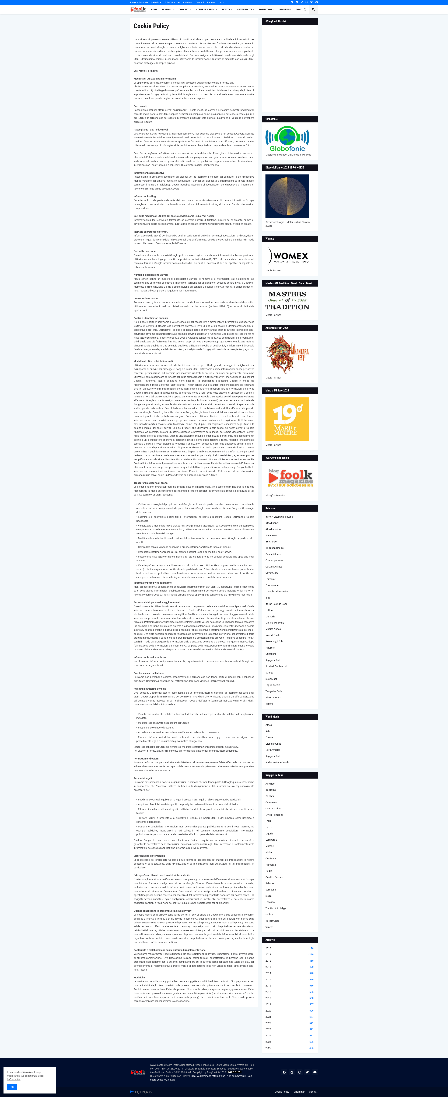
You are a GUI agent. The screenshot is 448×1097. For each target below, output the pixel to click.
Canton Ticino (273, 808)
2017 (289, 992)
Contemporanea (274, 560)
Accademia (271, 535)
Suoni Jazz (271, 679)
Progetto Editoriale (139, 2)
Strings (269, 672)
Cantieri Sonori (273, 554)
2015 (289, 979)
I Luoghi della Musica (276, 591)
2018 (289, 998)
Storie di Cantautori (275, 666)
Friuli (268, 821)
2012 (289, 960)
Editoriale (270, 579)
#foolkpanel (271, 523)
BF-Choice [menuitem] (285, 9)
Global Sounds (273, 743)
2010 (289, 948)
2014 (289, 973)
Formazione (271, 585)
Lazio (268, 827)
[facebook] (292, 2)
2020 (289, 1010)
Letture (269, 610)
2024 (289, 1035)
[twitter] (311, 2)
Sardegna (270, 889)
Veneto (269, 927)
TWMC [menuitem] (299, 9)
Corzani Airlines (273, 566)
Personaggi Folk (274, 641)
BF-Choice (270, 541)
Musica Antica (273, 629)
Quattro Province (274, 877)
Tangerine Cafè (273, 691)
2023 (289, 1029)
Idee (267, 597)
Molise (268, 852)
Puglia (268, 870)
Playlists (270, 647)
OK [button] (12, 1087)
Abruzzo (270, 783)
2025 (289, 1041)
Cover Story (271, 572)
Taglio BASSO (272, 685)
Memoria (270, 616)
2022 (289, 1023)
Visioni (269, 703)
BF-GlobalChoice (274, 547)
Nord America (272, 749)
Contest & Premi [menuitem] (205, 9)
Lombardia (271, 839)
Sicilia (268, 896)
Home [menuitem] (154, 9)
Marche (269, 846)
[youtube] (316, 2)
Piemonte (270, 864)
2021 (289, 1016)
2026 (289, 1048)
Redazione (156, 2)
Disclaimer (299, 1091)
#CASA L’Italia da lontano (279, 516)
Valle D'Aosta (272, 920)
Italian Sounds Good (276, 604)
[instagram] (302, 2)
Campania (271, 802)
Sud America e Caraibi (277, 762)
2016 (289, 985)
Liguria (269, 833)
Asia (267, 731)
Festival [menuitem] (167, 9)
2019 (289, 1004)
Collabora (187, 2)
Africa (268, 725)
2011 (289, 954)
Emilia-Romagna (274, 814)
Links (221, 2)
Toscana (270, 902)
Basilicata (270, 789)
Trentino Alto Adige (275, 908)
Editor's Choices (172, 2)
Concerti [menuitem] (184, 9)
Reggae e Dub (272, 660)
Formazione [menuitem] (265, 9)
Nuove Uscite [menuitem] (244, 9)
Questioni (270, 653)
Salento (269, 883)
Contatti (200, 2)
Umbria (269, 914)
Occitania (270, 858)
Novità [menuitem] (226, 9)
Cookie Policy (282, 1091)
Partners (211, 2)
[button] (305, 9)
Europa (269, 737)
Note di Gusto (272, 635)
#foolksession (273, 529)
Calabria (270, 796)
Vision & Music (273, 697)
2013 (289, 966)
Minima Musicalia (274, 622)
